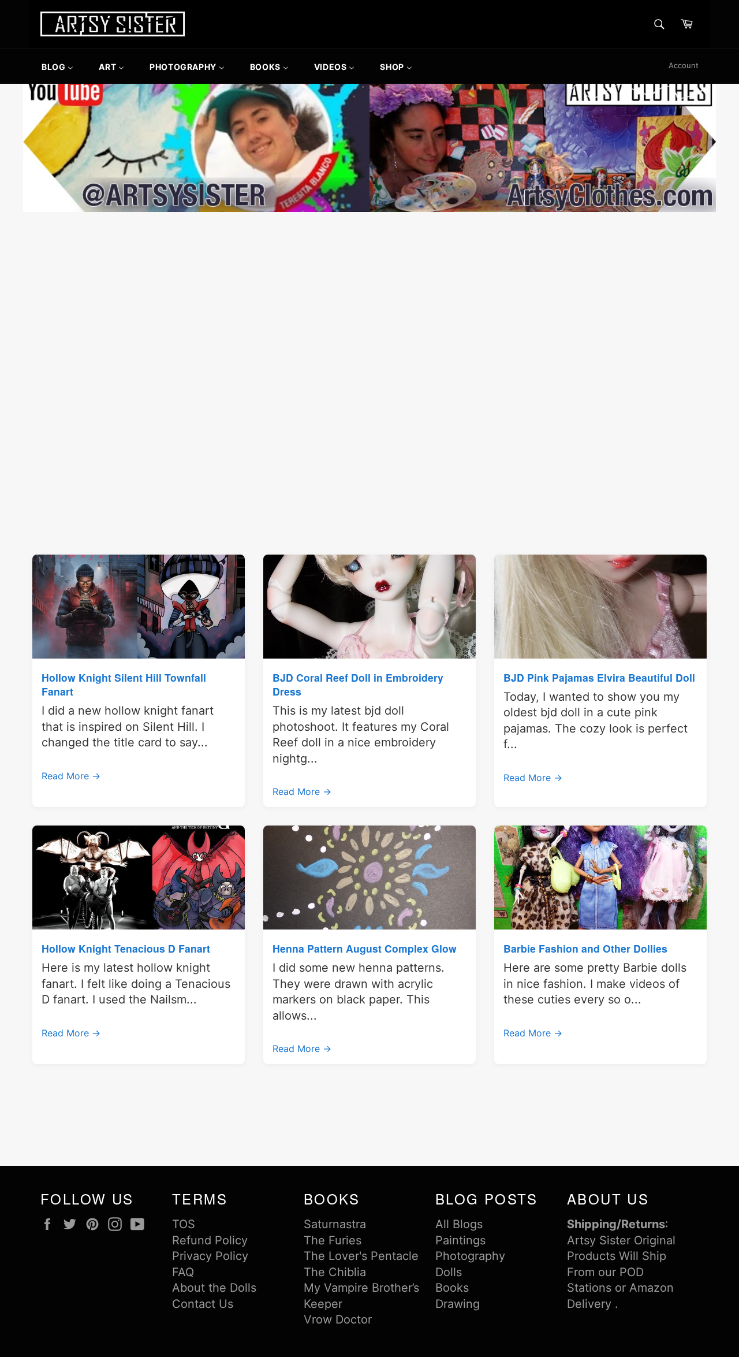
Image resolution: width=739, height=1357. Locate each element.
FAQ (183, 1272)
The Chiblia (335, 1272)
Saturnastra (335, 1224)
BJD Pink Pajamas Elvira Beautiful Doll (599, 677)
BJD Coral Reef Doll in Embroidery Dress (358, 684)
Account (684, 65)
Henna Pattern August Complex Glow (365, 948)
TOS (183, 1224)
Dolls (448, 1272)
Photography (470, 1256)
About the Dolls (214, 1288)
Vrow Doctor (338, 1319)
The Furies (332, 1240)
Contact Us (202, 1304)
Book (449, 1288)
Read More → (71, 776)
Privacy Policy (210, 1256)
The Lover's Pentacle (361, 1256)
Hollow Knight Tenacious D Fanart (126, 948)
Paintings (460, 1240)
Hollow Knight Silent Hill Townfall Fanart (124, 684)
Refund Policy (210, 1240)
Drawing (457, 1304)
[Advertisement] (369, 301)
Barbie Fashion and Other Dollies (585, 948)
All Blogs (459, 1224)
